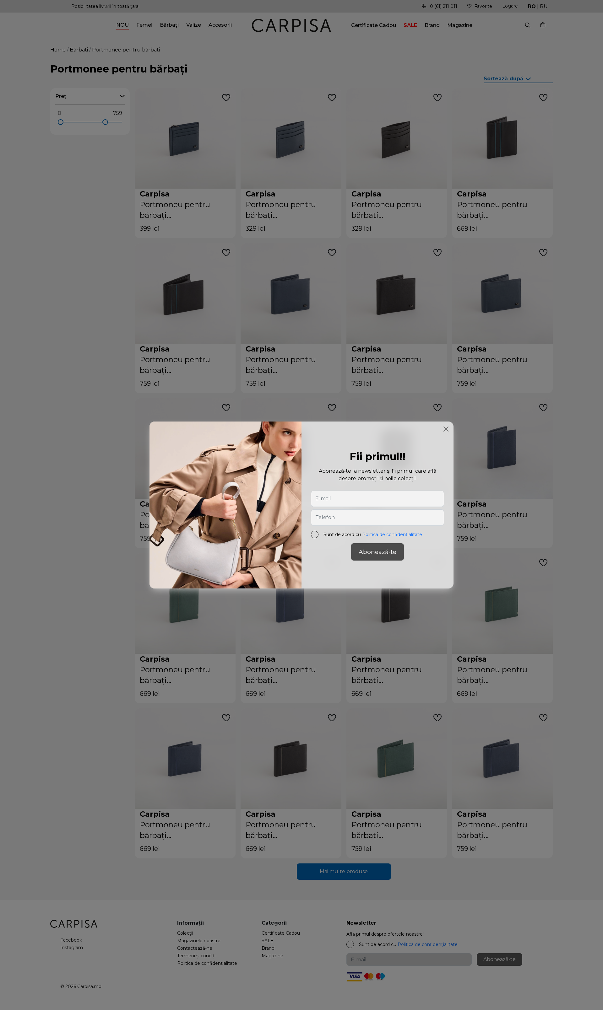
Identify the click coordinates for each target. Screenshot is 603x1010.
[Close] (446, 429)
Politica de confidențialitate (392, 534)
